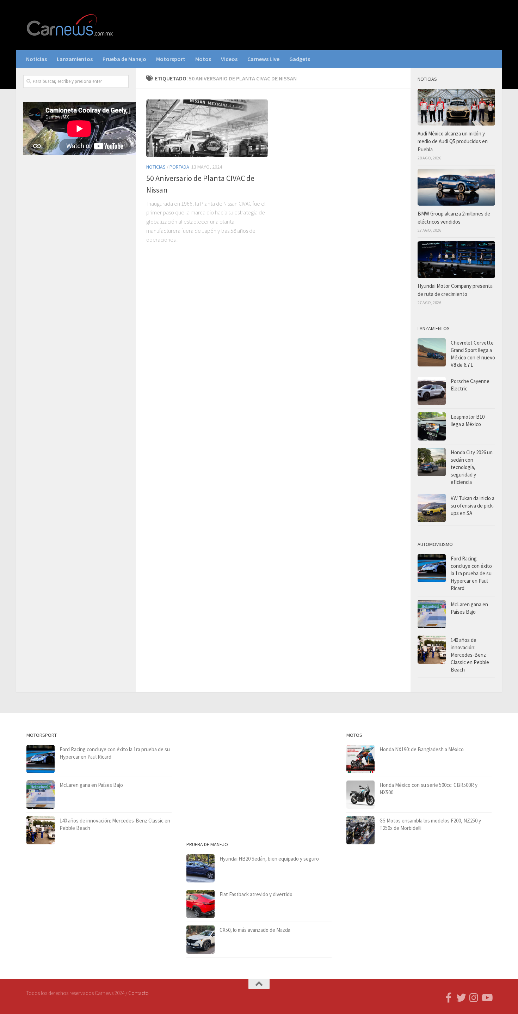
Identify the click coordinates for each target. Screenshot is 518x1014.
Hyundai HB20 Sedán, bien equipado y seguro (269, 858)
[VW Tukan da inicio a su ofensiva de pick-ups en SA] (432, 508)
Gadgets (299, 58)
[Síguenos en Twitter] (461, 998)
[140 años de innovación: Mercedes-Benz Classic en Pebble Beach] (432, 650)
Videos (229, 58)
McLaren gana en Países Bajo (91, 785)
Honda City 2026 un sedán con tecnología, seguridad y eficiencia (472, 467)
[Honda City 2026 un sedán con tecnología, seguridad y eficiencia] (432, 462)
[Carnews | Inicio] (70, 25)
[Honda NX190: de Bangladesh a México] (360, 759)
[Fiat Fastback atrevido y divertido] (200, 904)
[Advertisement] (76, 277)
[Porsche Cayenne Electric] (432, 391)
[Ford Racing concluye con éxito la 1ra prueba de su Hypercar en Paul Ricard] (432, 568)
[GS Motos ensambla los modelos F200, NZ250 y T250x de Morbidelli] (360, 830)
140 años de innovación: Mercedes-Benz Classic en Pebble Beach (470, 655)
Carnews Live (263, 58)
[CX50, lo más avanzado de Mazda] (200, 939)
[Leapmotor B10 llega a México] (432, 426)
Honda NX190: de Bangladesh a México (422, 749)
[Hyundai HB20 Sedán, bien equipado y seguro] (200, 868)
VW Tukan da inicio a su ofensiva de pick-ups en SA (472, 505)
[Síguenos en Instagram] (474, 998)
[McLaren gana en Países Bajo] (432, 614)
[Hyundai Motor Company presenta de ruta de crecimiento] (456, 259)
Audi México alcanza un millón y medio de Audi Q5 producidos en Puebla (453, 141)
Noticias (36, 58)
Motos (203, 58)
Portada (179, 167)
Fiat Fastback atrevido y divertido (256, 894)
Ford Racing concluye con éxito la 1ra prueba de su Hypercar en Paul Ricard (471, 573)
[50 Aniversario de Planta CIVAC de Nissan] (207, 128)
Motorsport (170, 58)
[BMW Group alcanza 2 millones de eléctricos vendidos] (456, 187)
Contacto (138, 993)
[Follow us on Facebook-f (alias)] (449, 998)
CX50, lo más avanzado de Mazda (255, 930)
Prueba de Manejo (124, 58)
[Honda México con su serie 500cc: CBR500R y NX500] (360, 795)
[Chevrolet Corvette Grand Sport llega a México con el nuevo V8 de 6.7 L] (432, 352)
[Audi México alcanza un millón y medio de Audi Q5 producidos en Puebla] (456, 107)
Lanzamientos (75, 58)
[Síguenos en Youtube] (487, 998)
